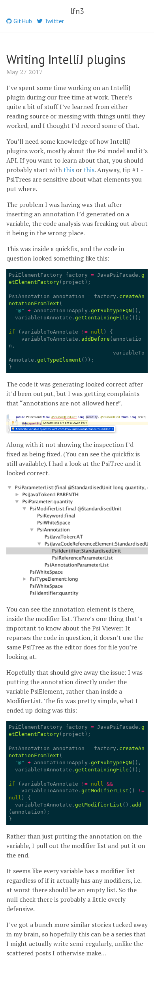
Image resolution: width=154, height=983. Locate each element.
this (69, 169)
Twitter (53, 21)
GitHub (22, 21)
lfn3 (77, 11)
